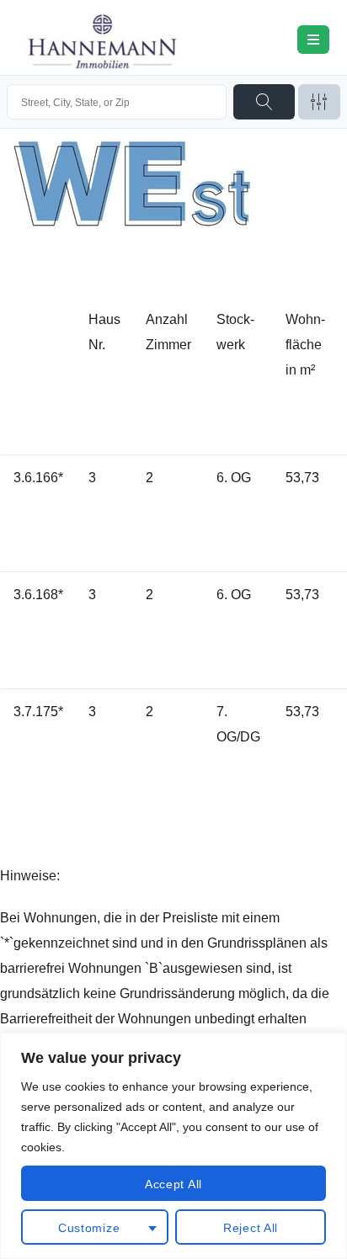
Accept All (173, 1184)
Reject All (250, 1228)
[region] (173, 1146)
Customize (89, 1228)
